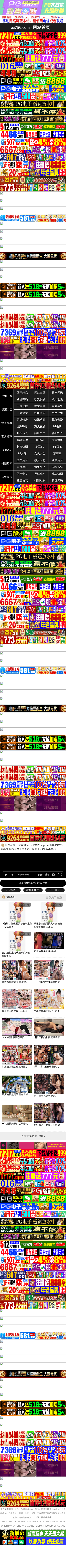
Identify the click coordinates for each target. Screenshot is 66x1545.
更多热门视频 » (55, 897)
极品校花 (22, 480)
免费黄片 (57, 460)
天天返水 (57, 440)
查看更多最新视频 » (33, 1136)
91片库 (22, 453)
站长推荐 (6, 423)
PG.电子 (55, 890)
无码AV (6, 450)
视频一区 (6, 396)
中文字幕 (39, 406)
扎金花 (40, 440)
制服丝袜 (39, 412)
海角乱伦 (39, 467)
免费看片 (6, 477)
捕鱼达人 (22, 433)
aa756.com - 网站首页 (30, 27)
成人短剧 (57, 473)
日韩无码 (57, 480)
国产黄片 (22, 460)
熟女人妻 (39, 460)
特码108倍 (33, 890)
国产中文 (22, 473)
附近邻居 (22, 419)
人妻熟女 (22, 412)
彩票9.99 (22, 440)
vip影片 (11, 890)
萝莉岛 (57, 453)
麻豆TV (39, 446)
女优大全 (39, 453)
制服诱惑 (57, 467)
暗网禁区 (22, 467)
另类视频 (57, 412)
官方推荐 (6, 436)
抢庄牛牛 (39, 433)
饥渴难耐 (39, 419)
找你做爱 (57, 419)
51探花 (57, 446)
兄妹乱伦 (39, 473)
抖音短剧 (22, 446)
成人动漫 (57, 399)
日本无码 (57, 392)
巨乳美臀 (57, 406)
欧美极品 (39, 399)
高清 (40, 874)
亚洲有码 (22, 399)
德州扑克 (57, 433)
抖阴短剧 (39, 480)
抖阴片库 (6, 463)
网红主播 (39, 392)
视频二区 (6, 409)
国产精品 (22, 392)
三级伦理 (22, 406)
